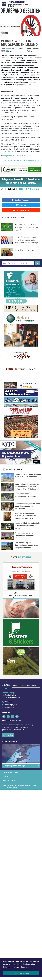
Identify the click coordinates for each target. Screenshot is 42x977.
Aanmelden (8, 735)
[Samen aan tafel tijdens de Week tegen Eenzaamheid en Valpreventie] (7, 506)
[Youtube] (13, 716)
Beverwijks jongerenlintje (24, 250)
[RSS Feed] (17, 716)
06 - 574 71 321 (30, 188)
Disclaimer (5, 776)
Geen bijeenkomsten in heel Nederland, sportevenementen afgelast (26, 227)
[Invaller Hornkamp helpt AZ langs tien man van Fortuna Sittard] (7, 477)
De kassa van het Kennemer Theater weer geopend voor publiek (26, 535)
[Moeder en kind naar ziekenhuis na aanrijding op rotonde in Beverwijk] (7, 526)
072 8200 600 (10, 702)
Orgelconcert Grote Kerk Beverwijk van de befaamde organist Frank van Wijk (25, 515)
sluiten (17, 156)
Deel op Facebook (22, 200)
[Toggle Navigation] (38, 4)
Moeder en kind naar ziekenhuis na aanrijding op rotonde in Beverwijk (27, 525)
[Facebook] (4, 716)
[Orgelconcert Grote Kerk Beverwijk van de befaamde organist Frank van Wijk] (7, 516)
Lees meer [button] (25, 967)
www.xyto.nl (9, 708)
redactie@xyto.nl (11, 705)
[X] (8, 716)
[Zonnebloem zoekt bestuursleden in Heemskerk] (7, 497)
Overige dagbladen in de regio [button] (14, 766)
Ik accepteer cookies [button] (21, 973)
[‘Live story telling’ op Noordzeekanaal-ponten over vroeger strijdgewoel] (7, 545)
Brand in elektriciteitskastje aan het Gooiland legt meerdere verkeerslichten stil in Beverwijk (27, 486)
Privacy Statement (8, 780)
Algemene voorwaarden (10, 772)
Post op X (22, 205)
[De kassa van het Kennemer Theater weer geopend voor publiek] (7, 536)
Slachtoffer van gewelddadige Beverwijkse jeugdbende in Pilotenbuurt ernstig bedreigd (26, 240)
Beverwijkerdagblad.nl (17, 2)
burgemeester (8, 156)
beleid (22, 156)
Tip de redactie (22, 210)
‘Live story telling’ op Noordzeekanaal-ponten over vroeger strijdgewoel (26, 545)
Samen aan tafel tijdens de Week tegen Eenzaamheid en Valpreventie (27, 506)
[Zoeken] (37, 263)
